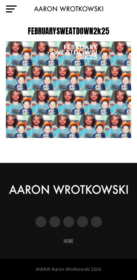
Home (68, 241)
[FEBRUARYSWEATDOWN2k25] (69, 135)
